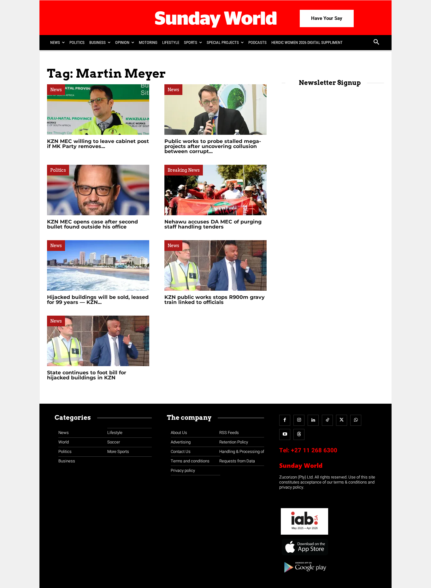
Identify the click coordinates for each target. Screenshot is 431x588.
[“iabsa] (304, 535)
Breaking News (184, 170)
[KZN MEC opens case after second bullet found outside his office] (98, 190)
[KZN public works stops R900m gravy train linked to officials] (215, 265)
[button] (376, 42)
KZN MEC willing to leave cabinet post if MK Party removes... (98, 143)
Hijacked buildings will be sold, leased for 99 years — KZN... (98, 299)
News (56, 89)
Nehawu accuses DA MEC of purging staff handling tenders (213, 224)
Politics (58, 170)
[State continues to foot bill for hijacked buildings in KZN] (98, 341)
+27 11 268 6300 (314, 450)
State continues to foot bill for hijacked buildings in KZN (86, 375)
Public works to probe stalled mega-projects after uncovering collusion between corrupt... (212, 146)
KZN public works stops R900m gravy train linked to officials (214, 299)
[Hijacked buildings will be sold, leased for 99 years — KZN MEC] (98, 265)
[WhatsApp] (355, 420)
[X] (341, 420)
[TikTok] (327, 420)
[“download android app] (304, 575)
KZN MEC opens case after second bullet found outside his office (92, 224)
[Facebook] (284, 420)
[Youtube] (284, 434)
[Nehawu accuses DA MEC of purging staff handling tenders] (215, 190)
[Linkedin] (313, 420)
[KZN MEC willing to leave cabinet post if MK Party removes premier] (98, 109)
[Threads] (298, 434)
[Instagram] (298, 420)
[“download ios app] (304, 555)
